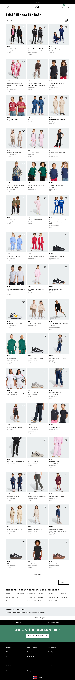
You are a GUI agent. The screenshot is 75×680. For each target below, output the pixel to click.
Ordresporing (52, 647)
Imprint (29, 652)
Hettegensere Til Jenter (64, 601)
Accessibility (52, 670)
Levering (8, 647)
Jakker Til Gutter (52, 594)
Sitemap (8, 652)
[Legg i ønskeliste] (23, 27)
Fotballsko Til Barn (31, 601)
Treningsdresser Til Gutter (54, 597)
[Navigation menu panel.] (3, 6)
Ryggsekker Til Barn (20, 594)
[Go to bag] (72, 6)
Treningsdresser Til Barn (22, 601)
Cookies (50, 666)
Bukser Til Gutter (20, 597)
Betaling (50, 652)
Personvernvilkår (11, 670)
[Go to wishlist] (7, 6)
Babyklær (9, 593)
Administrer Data (32, 666)
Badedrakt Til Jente (53, 601)
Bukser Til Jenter (41, 597)
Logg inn (18, 622)
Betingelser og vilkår (33, 670)
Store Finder (30, 656)
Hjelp (7, 656)
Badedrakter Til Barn (42, 601)
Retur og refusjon (32, 647)
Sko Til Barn (10, 597)
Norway (40, 677)
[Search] (67, 6)
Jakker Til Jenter (41, 594)
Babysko (8, 601)
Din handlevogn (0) (53, 622)
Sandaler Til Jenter (31, 594)
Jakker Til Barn (63, 594)
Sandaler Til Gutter (31, 597)
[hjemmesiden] (37, 7)
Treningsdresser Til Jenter (65, 597)
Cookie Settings (10, 666)
